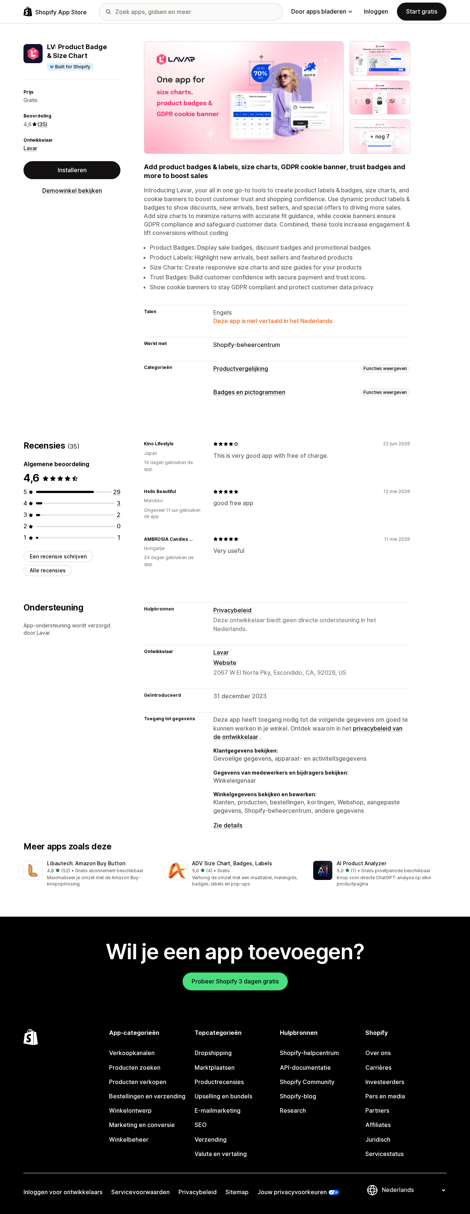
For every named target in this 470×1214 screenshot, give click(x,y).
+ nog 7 (380, 136)
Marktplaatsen (215, 1067)
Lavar (30, 148)
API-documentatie (305, 1067)
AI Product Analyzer (361, 863)
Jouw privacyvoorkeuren (292, 1192)
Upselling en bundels (223, 1096)
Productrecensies (219, 1082)
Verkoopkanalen (132, 1053)
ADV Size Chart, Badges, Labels (232, 863)
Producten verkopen (137, 1082)
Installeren (72, 170)
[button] (90, 874)
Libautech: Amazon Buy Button (86, 863)
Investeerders (384, 1082)
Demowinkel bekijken (72, 190)
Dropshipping (213, 1053)
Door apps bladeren (318, 11)
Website (224, 662)
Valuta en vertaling (221, 1153)
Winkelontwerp (130, 1110)
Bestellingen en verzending (147, 1096)
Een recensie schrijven (58, 556)
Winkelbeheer (128, 1139)
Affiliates (378, 1124)
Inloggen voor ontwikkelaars (63, 1192)
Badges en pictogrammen (249, 392)
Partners (377, 1110)
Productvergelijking (240, 368)
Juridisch (377, 1139)
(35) (42, 124)
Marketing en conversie (142, 1124)
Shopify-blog (298, 1096)
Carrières (378, 1067)
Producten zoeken (134, 1067)
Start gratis (421, 11)
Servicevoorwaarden (140, 1192)
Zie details (227, 825)
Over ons (378, 1053)
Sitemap (237, 1192)
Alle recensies (48, 570)
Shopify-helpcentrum (309, 1053)
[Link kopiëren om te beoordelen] (178, 444)
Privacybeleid (232, 610)
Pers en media (385, 1096)
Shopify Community (307, 1082)
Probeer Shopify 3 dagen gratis (235, 981)
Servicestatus (384, 1153)
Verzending (211, 1139)
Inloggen (376, 11)
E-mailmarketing (218, 1110)
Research (293, 1110)
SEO (201, 1124)
